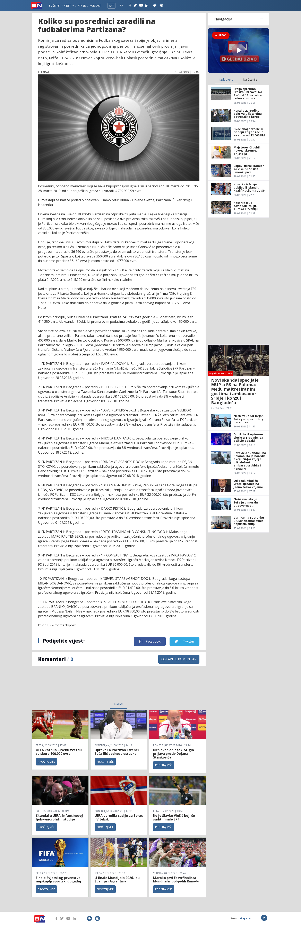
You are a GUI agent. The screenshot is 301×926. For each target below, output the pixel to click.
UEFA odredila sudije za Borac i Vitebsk (119, 817)
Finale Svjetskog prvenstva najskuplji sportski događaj (59, 879)
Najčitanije (250, 79)
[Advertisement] (85, 686)
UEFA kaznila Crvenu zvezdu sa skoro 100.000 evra (59, 752)
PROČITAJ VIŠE (46, 761)
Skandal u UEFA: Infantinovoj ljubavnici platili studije (59, 817)
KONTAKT (95, 5)
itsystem (246, 918)
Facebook (153, 641)
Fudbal (118, 704)
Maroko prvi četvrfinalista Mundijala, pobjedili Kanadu (176, 879)
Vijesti (68, 5)
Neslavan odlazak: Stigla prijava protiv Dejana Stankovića (173, 753)
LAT (111, 5)
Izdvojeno (226, 79)
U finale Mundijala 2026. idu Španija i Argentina (117, 879)
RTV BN (82, 5)
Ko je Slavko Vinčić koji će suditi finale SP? (174, 817)
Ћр (121, 5)
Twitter (188, 641)
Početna (54, 5)
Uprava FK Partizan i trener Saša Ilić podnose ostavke (117, 752)
